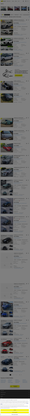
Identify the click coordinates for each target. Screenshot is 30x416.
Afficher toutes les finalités (15, 414)
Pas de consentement (14, 412)
